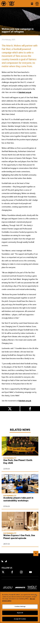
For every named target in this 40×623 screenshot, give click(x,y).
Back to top (35, 553)
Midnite (20, 587)
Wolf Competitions (32, 587)
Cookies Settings (20, 606)
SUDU (8, 587)
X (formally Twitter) (10, 408)
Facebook (30, 408)
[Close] (36, 595)
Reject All (20, 612)
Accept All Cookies (20, 619)
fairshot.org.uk (24, 92)
